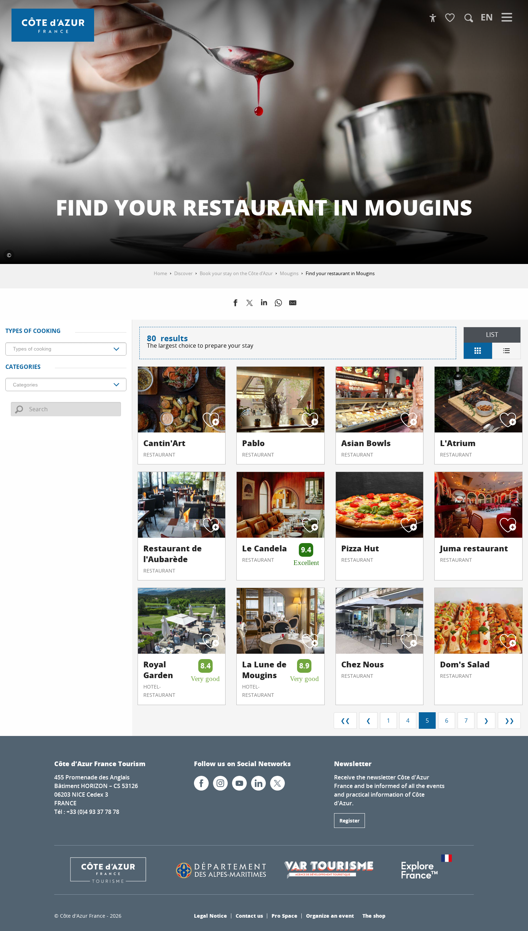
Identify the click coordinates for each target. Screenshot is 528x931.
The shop (373, 915)
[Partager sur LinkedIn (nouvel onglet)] (264, 304)
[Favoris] (451, 18)
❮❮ (345, 720)
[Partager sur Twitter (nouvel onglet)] (249, 304)
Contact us (249, 915)
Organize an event (330, 915)
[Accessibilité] (433, 18)
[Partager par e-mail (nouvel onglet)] (292, 304)
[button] (469, 18)
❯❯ (509, 720)
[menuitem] (52, 25)
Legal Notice (210, 915)
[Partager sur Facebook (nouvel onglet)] (235, 304)
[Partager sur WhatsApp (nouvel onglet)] (278, 304)
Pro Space (284, 915)
